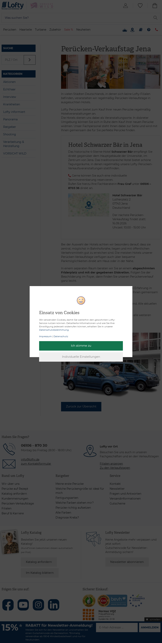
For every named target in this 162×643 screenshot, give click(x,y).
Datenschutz (61, 336)
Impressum (45, 336)
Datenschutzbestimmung (54, 330)
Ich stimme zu (81, 345)
